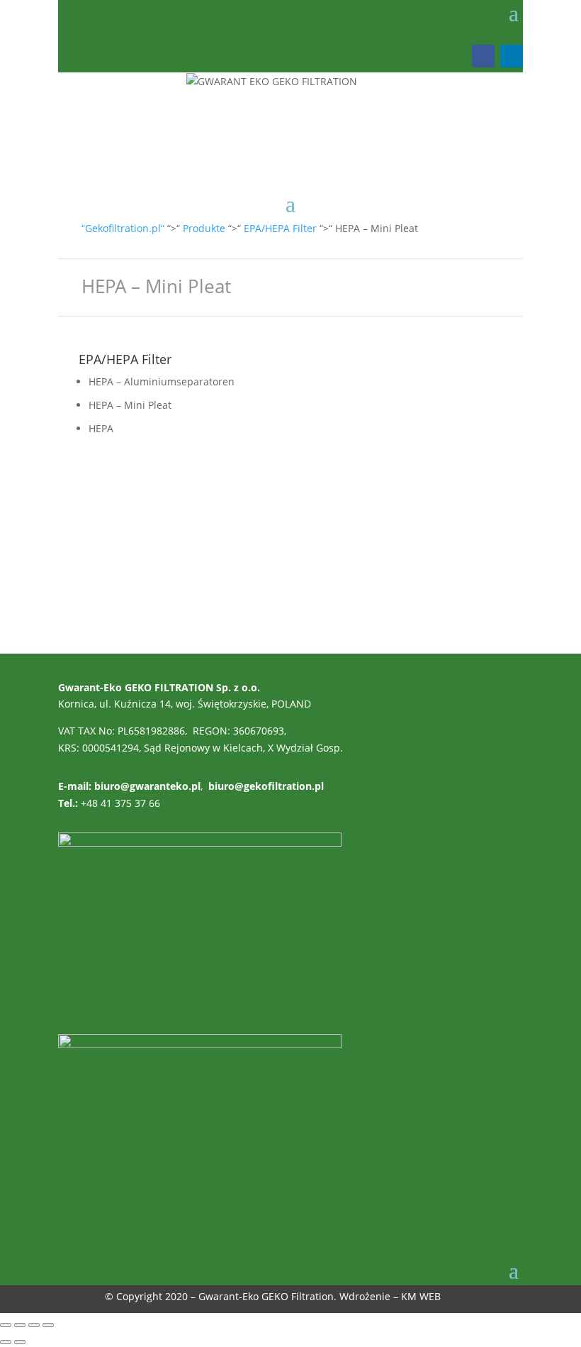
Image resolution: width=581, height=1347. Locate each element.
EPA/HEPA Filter (280, 228)
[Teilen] (34, 1325)
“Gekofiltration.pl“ (122, 228)
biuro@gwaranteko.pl (147, 786)
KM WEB (421, 1296)
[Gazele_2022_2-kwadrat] (200, 843)
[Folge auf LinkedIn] (511, 56)
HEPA (101, 428)
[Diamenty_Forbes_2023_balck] (200, 1044)
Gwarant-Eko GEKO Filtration (266, 1296)
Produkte (204, 228)
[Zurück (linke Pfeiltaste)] (5, 1342)
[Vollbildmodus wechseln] (20, 1325)
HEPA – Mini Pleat (130, 405)
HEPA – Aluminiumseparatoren (162, 381)
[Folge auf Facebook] (483, 56)
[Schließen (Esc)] (48, 1325)
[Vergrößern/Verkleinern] (5, 1325)
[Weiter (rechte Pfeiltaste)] (20, 1342)
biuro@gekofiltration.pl (266, 786)
